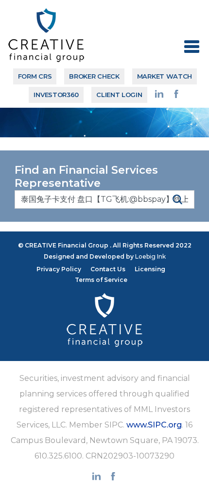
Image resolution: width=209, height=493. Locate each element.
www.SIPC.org (154, 424)
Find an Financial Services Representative (86, 177)
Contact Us (107, 269)
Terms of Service (101, 279)
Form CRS (35, 76)
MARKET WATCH (164, 76)
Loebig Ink (150, 256)
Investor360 (56, 95)
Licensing (150, 269)
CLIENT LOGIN (119, 95)
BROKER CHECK (94, 76)
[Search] (177, 199)
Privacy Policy (58, 269)
